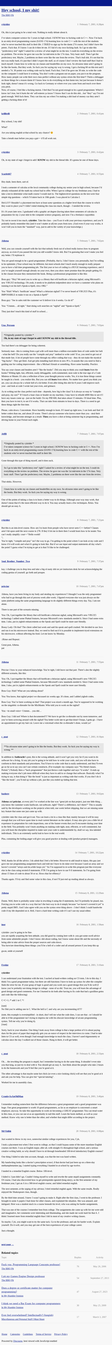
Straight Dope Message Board (15, 3)
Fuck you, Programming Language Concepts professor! (30, 1264)
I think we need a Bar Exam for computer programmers (30, 1303)
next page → (7, 1244)
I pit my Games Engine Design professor (23, 1276)
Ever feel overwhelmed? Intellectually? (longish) (27, 1315)
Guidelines (28, 1334)
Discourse (17, 1341)
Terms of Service (43, 1334)
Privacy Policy (61, 1334)
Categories (15, 1334)
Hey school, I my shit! (20, 10)
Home (4, 1334)
